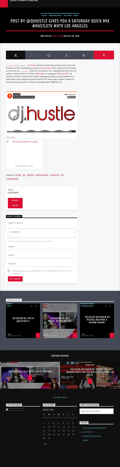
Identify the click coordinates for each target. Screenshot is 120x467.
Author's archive (15, 203)
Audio (44, 15)
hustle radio (42, 175)
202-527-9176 (87, 432)
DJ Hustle (32, 65)
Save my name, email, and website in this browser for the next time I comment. (42, 271)
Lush (9, 334)
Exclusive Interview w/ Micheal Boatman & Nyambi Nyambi (97, 320)
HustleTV (10, 65)
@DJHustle (39, 73)
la (62, 175)
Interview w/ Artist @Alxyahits (24, 319)
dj (24, 175)
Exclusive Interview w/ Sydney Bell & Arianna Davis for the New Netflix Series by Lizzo (90, 372)
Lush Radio (57, 36)
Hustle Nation (46, 68)
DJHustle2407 (63, 73)
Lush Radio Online (60, 397)
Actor (18, 175)
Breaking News (55, 15)
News (76, 15)
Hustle (30, 175)
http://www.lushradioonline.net (94, 428)
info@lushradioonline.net (91, 436)
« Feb (45, 444)
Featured (67, 15)
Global (85, 440)
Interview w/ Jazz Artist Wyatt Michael (60, 319)
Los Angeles (12, 179)
